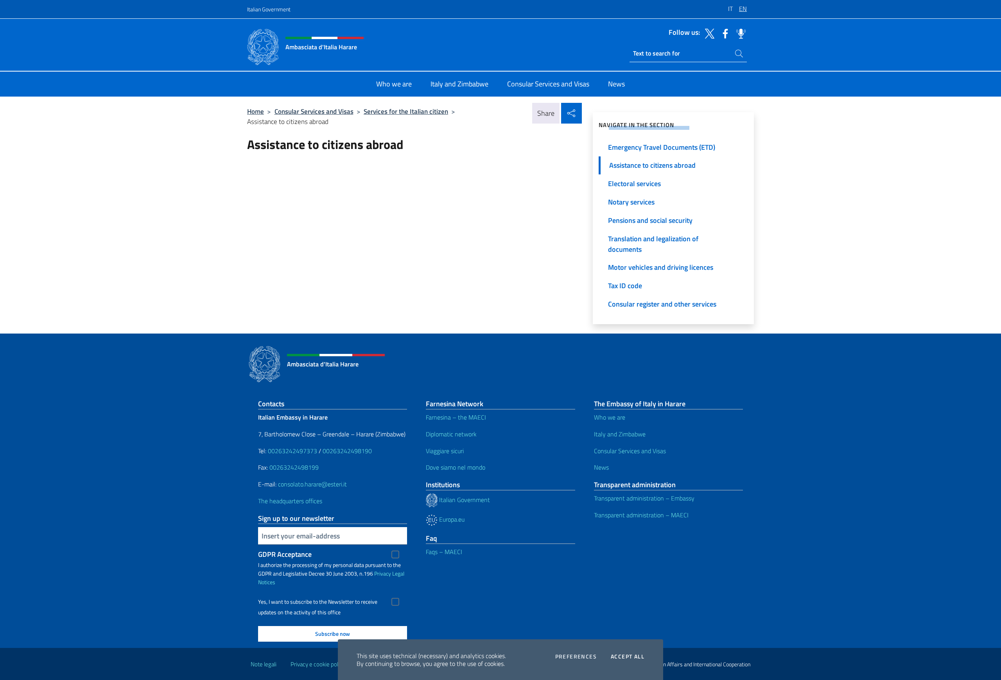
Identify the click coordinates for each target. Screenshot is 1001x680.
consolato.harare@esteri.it (312, 484)
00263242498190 (347, 451)
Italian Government (269, 9)
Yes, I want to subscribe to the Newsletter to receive (317, 601)
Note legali (263, 664)
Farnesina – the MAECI (456, 417)
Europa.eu (451, 519)
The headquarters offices (290, 501)
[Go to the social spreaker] (739, 33)
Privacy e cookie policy (318, 664)
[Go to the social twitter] (708, 33)
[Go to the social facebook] (723, 33)
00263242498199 (294, 467)
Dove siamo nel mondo (455, 467)
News (601, 467)
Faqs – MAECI (444, 551)
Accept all (627, 656)
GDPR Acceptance (285, 554)
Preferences (576, 656)
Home (255, 111)
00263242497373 (292, 451)
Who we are (609, 417)
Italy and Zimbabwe (620, 434)
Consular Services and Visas (313, 111)
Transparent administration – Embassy (644, 498)
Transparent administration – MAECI (641, 515)
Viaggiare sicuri (445, 451)
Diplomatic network (451, 434)
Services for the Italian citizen (406, 111)
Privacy (382, 573)
